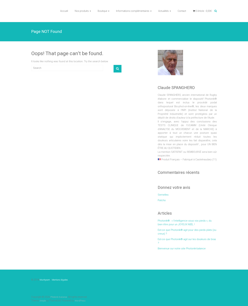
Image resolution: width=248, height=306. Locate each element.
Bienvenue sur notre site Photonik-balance (182, 248)
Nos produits (82, 11)
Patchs (162, 200)
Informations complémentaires (132, 11)
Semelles (163, 194)
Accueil (64, 11)
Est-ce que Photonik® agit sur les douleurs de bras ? (187, 241)
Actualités (163, 11)
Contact (182, 11)
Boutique (102, 11)
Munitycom (45, 280)
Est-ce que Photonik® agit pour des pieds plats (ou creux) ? (187, 231)
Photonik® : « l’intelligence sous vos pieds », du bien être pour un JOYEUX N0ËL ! (185, 222)
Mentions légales (60, 280)
